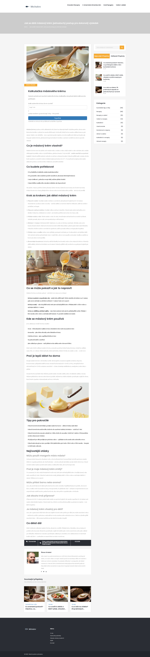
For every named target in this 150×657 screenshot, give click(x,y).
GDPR (51, 640)
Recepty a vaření (102, 115)
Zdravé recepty (101, 141)
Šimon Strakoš (30, 85)
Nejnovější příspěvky (101, 56)
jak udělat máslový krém (49, 543)
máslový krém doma (61, 543)
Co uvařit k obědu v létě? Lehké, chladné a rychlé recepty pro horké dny (57, 609)
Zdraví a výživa (101, 134)
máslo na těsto (46, 544)
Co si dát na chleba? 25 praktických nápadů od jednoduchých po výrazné (111, 90)
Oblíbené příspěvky (118, 56)
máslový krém (50, 541)
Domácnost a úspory (103, 130)
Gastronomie (101, 126)
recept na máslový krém (60, 541)
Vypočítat (57, 118)
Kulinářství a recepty (103, 137)
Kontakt (52, 643)
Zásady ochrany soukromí (57, 638)
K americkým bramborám (92, 5)
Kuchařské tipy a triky (31, 604)
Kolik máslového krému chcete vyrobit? (40, 103)
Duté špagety (108, 5)
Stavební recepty (73, 5)
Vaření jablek (121, 5)
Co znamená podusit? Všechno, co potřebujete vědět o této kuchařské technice (113, 65)
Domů (25, 27)
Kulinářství (100, 123)
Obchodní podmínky (55, 635)
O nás (51, 633)
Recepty (51, 604)
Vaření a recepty (102, 119)
